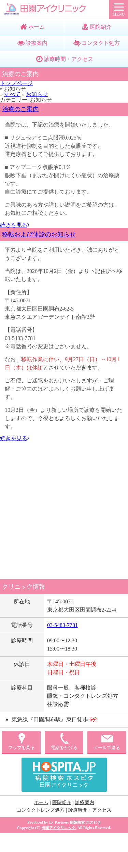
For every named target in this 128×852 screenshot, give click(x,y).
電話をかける (64, 747)
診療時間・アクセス (68, 59)
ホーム (36, 27)
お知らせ (37, 94)
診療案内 (36, 43)
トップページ (16, 83)
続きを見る (13, 225)
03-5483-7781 (62, 625)
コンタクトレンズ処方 (41, 810)
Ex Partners (59, 822)
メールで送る (107, 747)
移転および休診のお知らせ (39, 234)
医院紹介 (61, 802)
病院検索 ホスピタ (85, 822)
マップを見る (21, 747)
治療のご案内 (20, 109)
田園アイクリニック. (59, 828)
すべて (12, 94)
